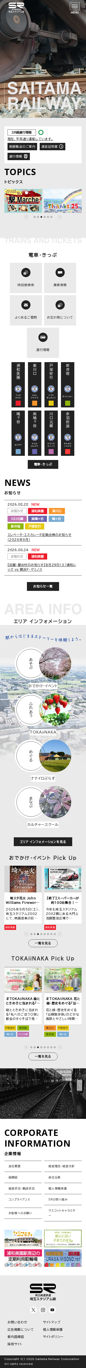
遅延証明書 (49, 146)
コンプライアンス (19, 1199)
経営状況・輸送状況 (22, 1188)
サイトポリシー (53, 1336)
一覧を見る (43, 943)
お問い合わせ (17, 1322)
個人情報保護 (57, 1188)
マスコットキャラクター (61, 1213)
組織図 (13, 1177)
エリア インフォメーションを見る (43, 841)
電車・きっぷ (43, 464)
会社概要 (15, 1166)
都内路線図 (16, 1336)
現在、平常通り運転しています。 (30, 139)
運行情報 (15, 156)
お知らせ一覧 (43, 586)
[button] (26, 217)
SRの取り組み (58, 1199)
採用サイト (15, 1344)
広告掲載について (21, 1329)
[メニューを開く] (75, 6)
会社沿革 (54, 1177)
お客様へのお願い (21, 1213)
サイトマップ (52, 1322)
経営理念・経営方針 (61, 1166)
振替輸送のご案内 (22, 146)
